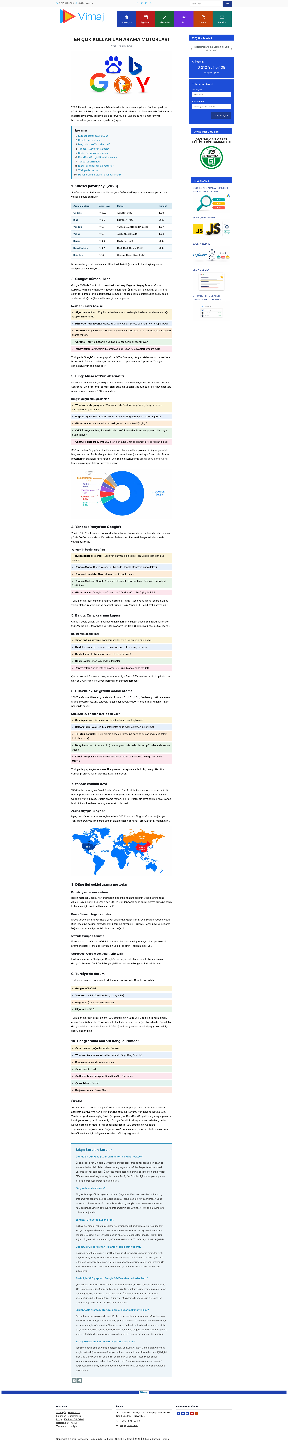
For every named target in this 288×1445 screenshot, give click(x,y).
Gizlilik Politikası (124, 1439)
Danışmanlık (74, 1415)
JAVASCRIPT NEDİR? (204, 217)
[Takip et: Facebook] (137, 3)
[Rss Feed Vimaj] (151, 3)
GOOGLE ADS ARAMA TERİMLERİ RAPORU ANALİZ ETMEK (210, 190)
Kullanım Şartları (151, 1439)
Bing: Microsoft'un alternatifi (94, 144)
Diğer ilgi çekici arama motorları (96, 165)
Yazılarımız (203, 180)
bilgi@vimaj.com (85, 3)
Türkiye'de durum (88, 170)
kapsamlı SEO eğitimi (112, 1026)
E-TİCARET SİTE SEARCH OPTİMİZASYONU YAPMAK (207, 297)
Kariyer (74, 1422)
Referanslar (62, 1422)
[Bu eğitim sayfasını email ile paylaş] (74, 1380)
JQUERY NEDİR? (201, 243)
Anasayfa (127, 22)
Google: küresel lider (90, 140)
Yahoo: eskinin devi (89, 161)
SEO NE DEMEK (201, 269)
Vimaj (73, 1439)
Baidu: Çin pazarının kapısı (93, 153)
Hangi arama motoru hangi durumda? (99, 174)
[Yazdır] (79, 1380)
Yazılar (203, 22)
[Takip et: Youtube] (192, 1413)
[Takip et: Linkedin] (146, 3)
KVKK (138, 1439)
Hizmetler (165, 22)
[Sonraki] (232, 49)
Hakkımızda (74, 1412)
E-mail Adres (198, 101)
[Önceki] (191, 49)
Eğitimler (145, 22)
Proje (59, 1419)
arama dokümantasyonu (154, 458)
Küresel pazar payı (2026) (93, 135)
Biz (184, 22)
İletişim (222, 22)
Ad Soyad (197, 89)
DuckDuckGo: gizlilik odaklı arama (97, 157)
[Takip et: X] (142, 3)
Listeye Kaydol (221, 115)
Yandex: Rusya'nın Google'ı (94, 148)
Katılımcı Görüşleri (208, 131)
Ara (227, 4)
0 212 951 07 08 (66, 3)
